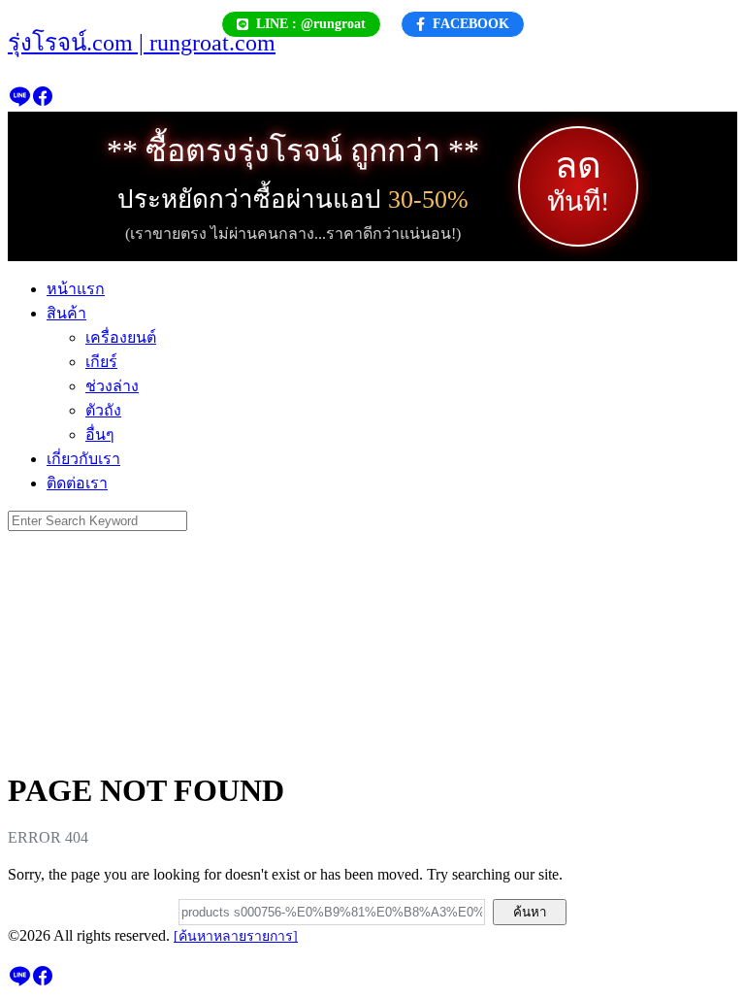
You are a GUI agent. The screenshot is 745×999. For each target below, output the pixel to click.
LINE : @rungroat (311, 24)
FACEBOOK (471, 24)
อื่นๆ (99, 434)
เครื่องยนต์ (120, 337)
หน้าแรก (76, 289)
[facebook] (42, 102)
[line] (19, 102)
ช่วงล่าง (112, 386)
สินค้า (66, 313)
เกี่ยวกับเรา (83, 458)
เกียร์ (101, 361)
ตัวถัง (103, 410)
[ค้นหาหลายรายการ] (236, 936)
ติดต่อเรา (77, 483)
